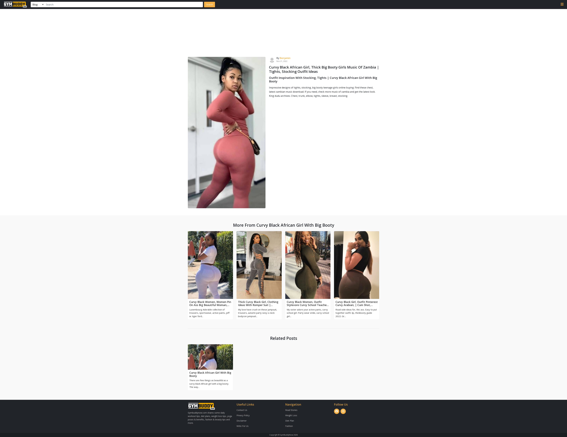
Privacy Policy (243, 415)
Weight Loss (291, 415)
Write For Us (243, 426)
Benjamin (285, 58)
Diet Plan (289, 420)
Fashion (289, 426)
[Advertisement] (283, 31)
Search (209, 4)
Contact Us (242, 410)
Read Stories (291, 410)
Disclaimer (242, 420)
